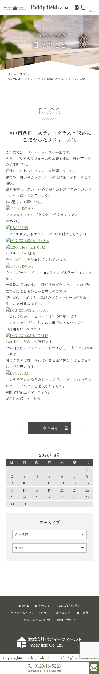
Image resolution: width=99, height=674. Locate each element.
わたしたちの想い (68, 605)
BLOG (23, 74)
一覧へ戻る (48, 428)
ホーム (12, 74)
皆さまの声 (63, 613)
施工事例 (82, 613)
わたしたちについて (37, 620)
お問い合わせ (66, 620)
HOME (24, 605)
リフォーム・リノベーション (30, 613)
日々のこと (42, 605)
